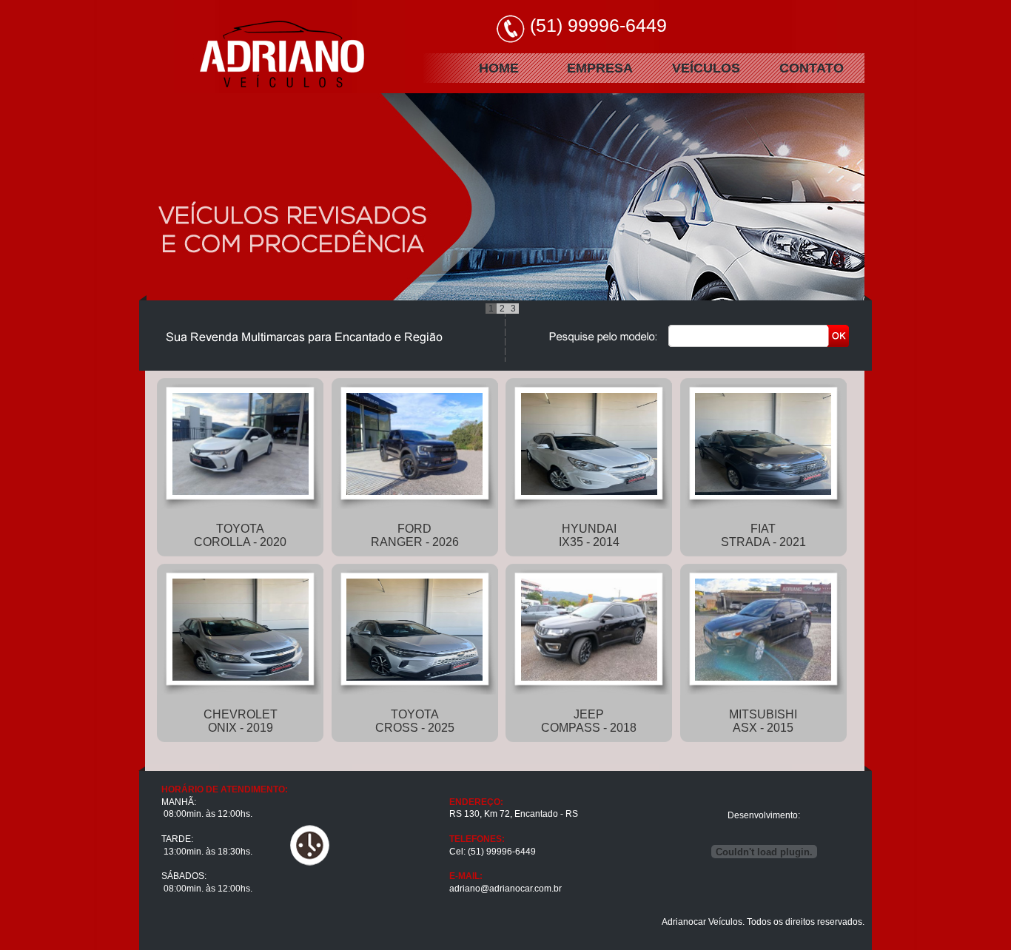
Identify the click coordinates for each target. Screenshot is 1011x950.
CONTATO (811, 68)
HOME (499, 68)
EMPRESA (600, 68)
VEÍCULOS (706, 68)
